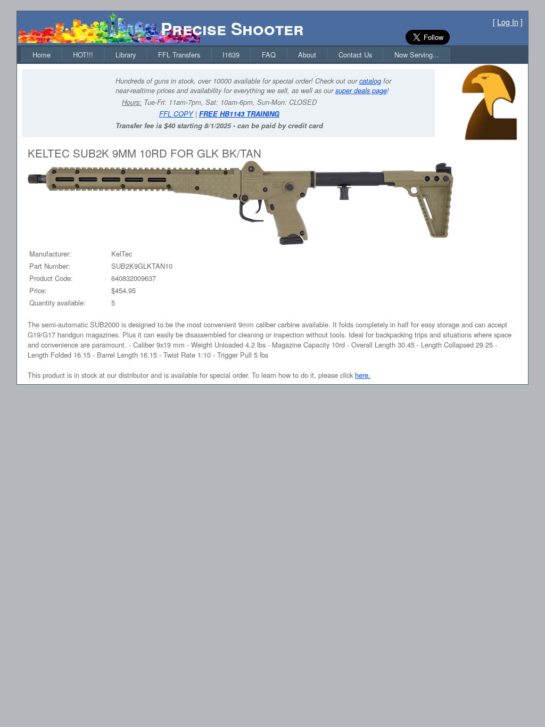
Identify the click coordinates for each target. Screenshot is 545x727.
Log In (507, 21)
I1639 (231, 54)
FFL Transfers (179, 54)
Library (125, 54)
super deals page (361, 90)
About (307, 54)
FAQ (269, 54)
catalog (370, 81)
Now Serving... (416, 54)
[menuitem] (41, 54)
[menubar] (235, 54)
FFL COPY (176, 114)
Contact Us (355, 54)
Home (41, 54)
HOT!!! (83, 54)
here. (362, 375)
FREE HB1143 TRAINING (239, 114)
